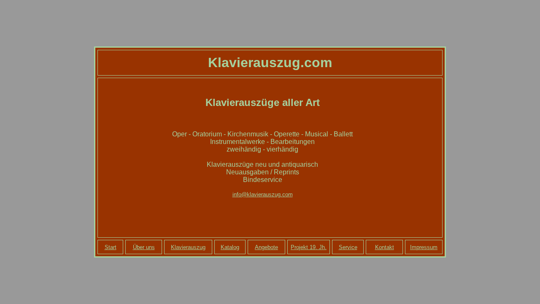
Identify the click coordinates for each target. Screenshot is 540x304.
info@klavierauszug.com (262, 194)
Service (348, 247)
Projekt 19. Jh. (309, 247)
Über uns (144, 247)
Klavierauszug (188, 247)
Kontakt (384, 247)
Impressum (423, 247)
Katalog (230, 247)
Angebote (266, 247)
